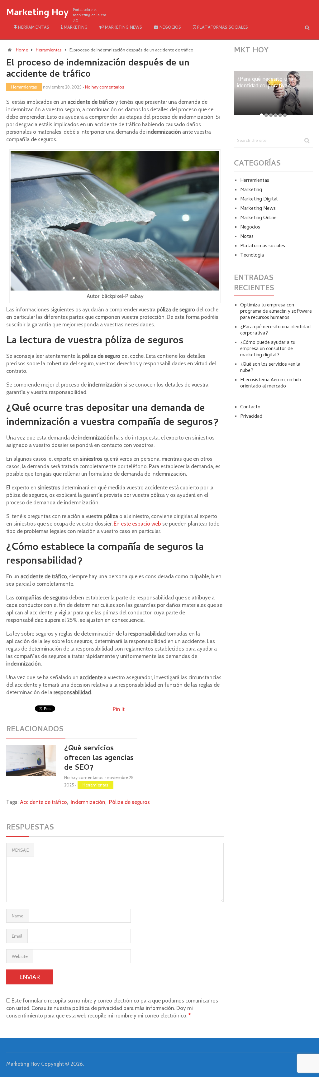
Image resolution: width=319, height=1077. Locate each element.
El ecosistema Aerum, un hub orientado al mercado (270, 383)
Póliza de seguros (129, 802)
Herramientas (33, 27)
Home (22, 50)
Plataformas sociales (222, 27)
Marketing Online (258, 218)
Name (17, 916)
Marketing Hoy (37, 13)
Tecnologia (252, 256)
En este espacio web (137, 524)
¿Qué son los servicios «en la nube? (270, 368)
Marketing (75, 27)
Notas (247, 237)
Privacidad (251, 417)
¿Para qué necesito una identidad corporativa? (275, 330)
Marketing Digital (259, 199)
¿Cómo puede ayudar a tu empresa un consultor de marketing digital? (267, 349)
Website (20, 956)
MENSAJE (20, 850)
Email (17, 936)
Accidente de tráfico (43, 802)
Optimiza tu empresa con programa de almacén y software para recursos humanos (276, 311)
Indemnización (88, 802)
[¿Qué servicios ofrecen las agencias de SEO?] (31, 760)
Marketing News (123, 27)
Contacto (250, 407)
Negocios (169, 27)
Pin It (119, 709)
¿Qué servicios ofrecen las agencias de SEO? (99, 758)
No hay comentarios (104, 87)
